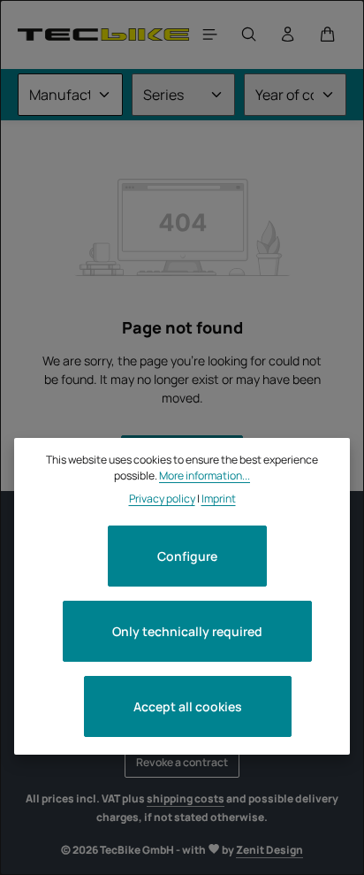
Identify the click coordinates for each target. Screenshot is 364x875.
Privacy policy (162, 498)
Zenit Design (269, 849)
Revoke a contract (182, 762)
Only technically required (187, 631)
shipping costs (185, 798)
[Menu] (210, 34)
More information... (204, 475)
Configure (187, 556)
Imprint (218, 498)
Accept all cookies (187, 706)
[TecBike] (103, 34)
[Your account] (288, 34)
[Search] (249, 34)
